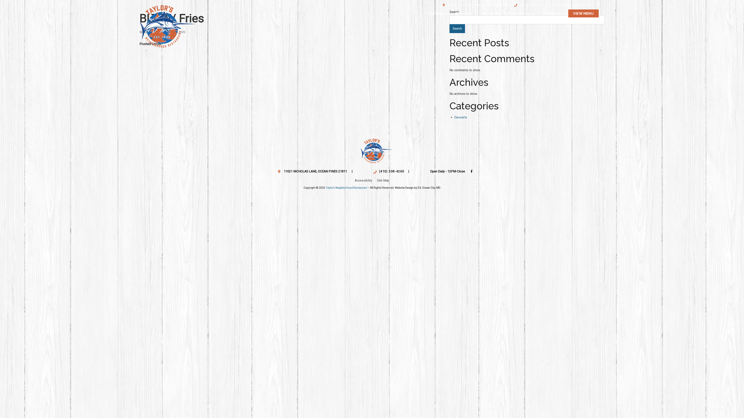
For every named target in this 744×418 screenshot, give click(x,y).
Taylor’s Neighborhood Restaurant (346, 187)
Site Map (383, 180)
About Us (490, 13)
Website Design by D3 (408, 187)
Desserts (460, 117)
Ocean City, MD (431, 187)
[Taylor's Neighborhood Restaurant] (168, 25)
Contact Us (553, 13)
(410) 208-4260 (531, 5)
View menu (583, 13)
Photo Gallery (520, 13)
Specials (464, 13)
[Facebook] (598, 4)
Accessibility (363, 180)
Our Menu (437, 13)
